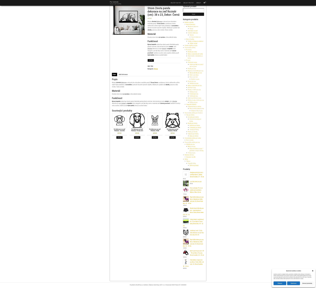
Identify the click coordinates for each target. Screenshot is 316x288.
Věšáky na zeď (193, 43)
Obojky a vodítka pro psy (194, 89)
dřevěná (150, 48)
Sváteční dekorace (193, 33)
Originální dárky (192, 163)
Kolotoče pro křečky (195, 125)
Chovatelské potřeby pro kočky (193, 138)
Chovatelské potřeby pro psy (192, 142)
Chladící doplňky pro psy (191, 45)
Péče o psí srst (194, 77)
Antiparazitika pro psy (197, 110)
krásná (164, 48)
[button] (313, 271)
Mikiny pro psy (191, 146)
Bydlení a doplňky (189, 22)
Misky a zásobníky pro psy (195, 85)
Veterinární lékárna (191, 104)
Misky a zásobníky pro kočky (195, 54)
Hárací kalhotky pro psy (196, 73)
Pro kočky (188, 49)
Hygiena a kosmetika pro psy (195, 71)
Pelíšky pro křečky (192, 132)
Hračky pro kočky (192, 52)
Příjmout (280, 283)
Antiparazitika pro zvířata (194, 106)
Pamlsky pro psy (194, 83)
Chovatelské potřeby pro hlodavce (194, 113)
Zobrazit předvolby (307, 283)
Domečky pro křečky (193, 117)
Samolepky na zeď (193, 30)
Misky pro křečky (194, 136)
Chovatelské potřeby (190, 47)
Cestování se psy (192, 62)
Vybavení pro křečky (193, 134)
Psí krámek (114, 2)
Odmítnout (293, 283)
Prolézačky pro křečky (195, 127)
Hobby (186, 159)
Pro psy (188, 60)
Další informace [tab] (123, 74)
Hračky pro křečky (192, 123)
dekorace (159, 21)
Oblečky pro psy (190, 144)
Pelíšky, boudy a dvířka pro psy (196, 100)
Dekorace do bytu (189, 155)
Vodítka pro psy (194, 96)
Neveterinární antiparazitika (197, 108)
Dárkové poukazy (194, 165)
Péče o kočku (189, 140)
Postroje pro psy (194, 94)
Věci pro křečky (190, 115)
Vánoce (192, 35)
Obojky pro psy (188, 3)
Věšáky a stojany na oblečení (195, 41)
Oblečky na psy (176, 3)
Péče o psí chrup (194, 75)
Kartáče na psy (195, 79)
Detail (151, 60)
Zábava (188, 161)
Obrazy (198, 3)
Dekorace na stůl (190, 157)
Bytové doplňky (190, 39)
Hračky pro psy (192, 68)
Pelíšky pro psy (194, 102)
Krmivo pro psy (192, 81)
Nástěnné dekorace (193, 26)
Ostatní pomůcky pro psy (194, 98)
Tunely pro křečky (194, 129)
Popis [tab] (114, 74)
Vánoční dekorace (196, 37)
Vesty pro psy (191, 153)
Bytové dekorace (190, 24)
